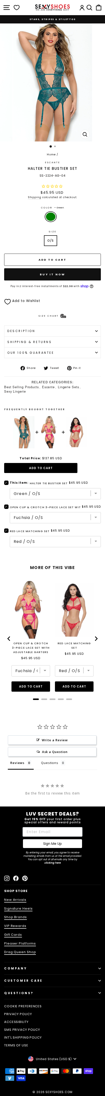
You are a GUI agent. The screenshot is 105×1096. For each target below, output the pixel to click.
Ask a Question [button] (55, 752)
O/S (50, 240)
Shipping (34, 197)
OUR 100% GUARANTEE (30, 353)
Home (51, 154)
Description (21, 331)
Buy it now (52, 274)
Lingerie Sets (68, 387)
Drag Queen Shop (20, 952)
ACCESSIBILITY (16, 1022)
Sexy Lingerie (15, 391)
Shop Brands (15, 917)
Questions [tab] (49, 763)
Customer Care (23, 980)
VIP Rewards (15, 926)
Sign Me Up (52, 843)
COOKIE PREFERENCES (23, 1006)
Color (52, 207)
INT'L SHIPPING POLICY (23, 1037)
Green (50, 217)
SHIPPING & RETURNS (29, 342)
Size (52, 231)
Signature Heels (18, 908)
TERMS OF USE (16, 1045)
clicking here (52, 863)
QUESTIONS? (19, 993)
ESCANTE (52, 162)
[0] (16, 7)
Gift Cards (13, 934)
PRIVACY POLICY (18, 1014)
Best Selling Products (21, 387)
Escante (48, 387)
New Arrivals (15, 899)
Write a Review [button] (55, 740)
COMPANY (15, 968)
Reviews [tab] (17, 763)
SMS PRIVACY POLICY (22, 1029)
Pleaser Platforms (20, 943)
